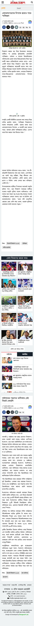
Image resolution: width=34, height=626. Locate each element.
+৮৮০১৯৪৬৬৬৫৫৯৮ (19, 596)
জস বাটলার (25, 573)
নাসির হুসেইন (6, 247)
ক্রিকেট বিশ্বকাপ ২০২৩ (13, 243)
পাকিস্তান (24, 243)
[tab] (9, 354)
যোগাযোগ (29, 585)
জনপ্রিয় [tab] (24, 354)
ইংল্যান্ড (5, 577)
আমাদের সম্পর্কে (6, 585)
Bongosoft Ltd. (24, 614)
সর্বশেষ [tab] (9, 354)
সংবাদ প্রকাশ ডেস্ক (8, 21)
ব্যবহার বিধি (14, 585)
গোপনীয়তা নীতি (22, 585)
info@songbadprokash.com (17, 598)
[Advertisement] (17, 96)
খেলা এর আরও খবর (17, 349)
